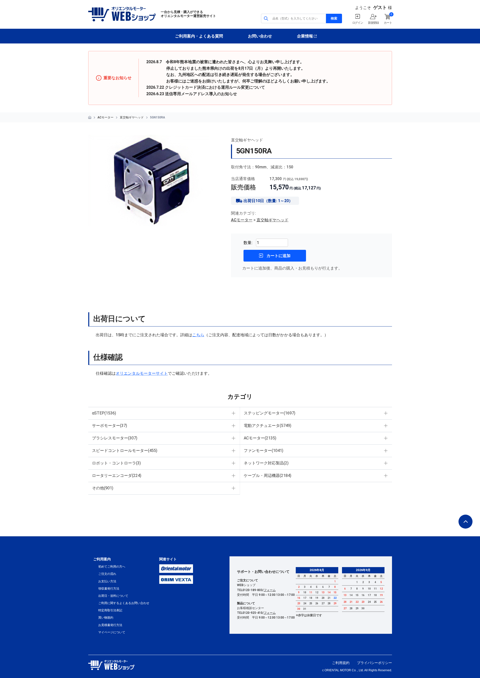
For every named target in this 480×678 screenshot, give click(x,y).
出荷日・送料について (113, 596)
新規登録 (373, 22)
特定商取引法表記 (110, 610)
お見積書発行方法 (110, 625)
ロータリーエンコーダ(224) (116, 475)
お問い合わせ (260, 36)
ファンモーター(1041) (263, 450)
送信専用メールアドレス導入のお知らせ (201, 93)
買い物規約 (105, 617)
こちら (198, 335)
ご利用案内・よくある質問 (199, 36)
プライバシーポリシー (374, 663)
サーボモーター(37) (109, 425)
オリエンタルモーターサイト (142, 373)
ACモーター (106, 117)
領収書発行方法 (108, 588)
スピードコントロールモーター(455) (124, 450)
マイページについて (111, 632)
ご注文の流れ (107, 574)
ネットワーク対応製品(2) (266, 463)
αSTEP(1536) (104, 413)
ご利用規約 (341, 663)
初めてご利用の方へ (111, 566)
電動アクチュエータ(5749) (267, 425)
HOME (89, 117)
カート (388, 22)
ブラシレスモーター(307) (114, 438)
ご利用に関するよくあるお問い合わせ (123, 603)
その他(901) (102, 488)
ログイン (357, 22)
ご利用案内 (102, 559)
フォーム (270, 590)
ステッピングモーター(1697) (269, 413)
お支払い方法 (107, 581)
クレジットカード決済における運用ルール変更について (215, 87)
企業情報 (305, 36)
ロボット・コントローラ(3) (116, 463)
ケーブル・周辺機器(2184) (267, 475)
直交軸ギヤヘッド (132, 117)
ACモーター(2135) (260, 438)
